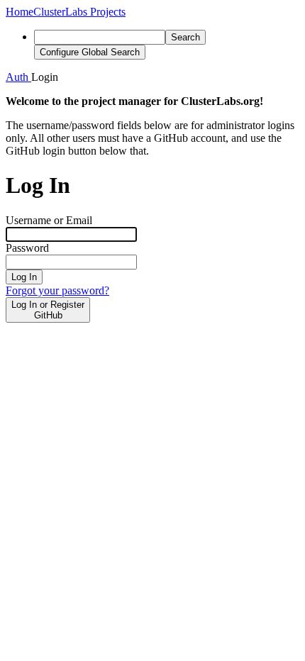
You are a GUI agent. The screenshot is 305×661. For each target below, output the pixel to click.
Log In (24, 277)
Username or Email (49, 220)
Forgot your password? (57, 290)
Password (27, 248)
